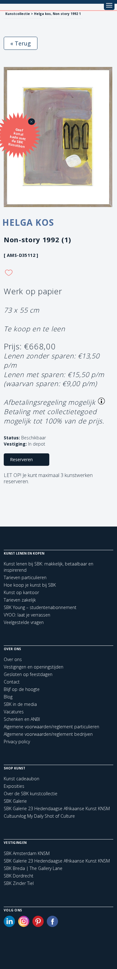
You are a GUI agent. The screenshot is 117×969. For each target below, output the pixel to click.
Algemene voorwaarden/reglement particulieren (51, 727)
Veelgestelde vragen (24, 622)
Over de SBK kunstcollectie (30, 793)
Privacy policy (17, 741)
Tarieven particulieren (25, 577)
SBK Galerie (15, 801)
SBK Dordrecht (18, 876)
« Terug (20, 43)
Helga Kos (28, 222)
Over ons (13, 659)
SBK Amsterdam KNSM (27, 853)
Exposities (14, 786)
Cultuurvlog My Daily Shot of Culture (39, 816)
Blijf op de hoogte (22, 689)
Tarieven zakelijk (20, 600)
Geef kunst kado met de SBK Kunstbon (17, 138)
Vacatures (14, 712)
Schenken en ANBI (22, 719)
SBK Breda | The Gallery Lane (33, 868)
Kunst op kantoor (21, 592)
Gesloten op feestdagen (28, 674)
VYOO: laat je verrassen (27, 615)
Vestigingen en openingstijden (33, 667)
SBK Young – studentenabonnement (40, 607)
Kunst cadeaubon (21, 779)
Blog (8, 697)
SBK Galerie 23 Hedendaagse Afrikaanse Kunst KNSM (57, 808)
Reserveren (21, 459)
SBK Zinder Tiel (19, 883)
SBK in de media (20, 704)
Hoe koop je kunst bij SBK (30, 585)
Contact (12, 682)
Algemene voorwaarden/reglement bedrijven (48, 734)
